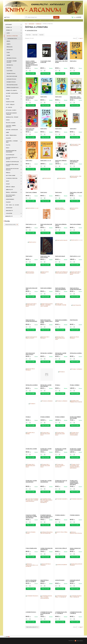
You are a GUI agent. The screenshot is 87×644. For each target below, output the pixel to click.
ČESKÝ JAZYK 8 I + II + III (31, 224)
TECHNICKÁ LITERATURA (11, 178)
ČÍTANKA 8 (28, 417)
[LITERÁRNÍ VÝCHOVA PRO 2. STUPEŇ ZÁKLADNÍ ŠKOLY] (46, 601)
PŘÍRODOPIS (9, 47)
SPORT (7, 181)
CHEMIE (8, 55)
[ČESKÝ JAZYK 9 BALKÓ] (61, 245)
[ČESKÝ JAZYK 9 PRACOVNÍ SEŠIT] (32, 277)
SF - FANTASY (9, 107)
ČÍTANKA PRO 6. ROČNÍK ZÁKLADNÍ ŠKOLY (60, 449)
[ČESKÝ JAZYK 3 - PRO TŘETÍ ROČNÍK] (61, 50)
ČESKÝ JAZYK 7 (73, 128)
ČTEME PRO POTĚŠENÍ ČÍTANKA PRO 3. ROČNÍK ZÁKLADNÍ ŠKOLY (31, 516)
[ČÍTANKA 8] (32, 406)
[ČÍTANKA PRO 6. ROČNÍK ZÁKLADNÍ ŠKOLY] (61, 438)
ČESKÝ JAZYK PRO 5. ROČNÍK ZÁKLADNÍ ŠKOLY (75, 289)
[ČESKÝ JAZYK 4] (76, 50)
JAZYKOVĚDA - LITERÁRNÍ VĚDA (12, 141)
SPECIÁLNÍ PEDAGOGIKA (12, 84)
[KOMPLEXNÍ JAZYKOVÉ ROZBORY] (76, 569)
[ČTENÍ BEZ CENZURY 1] (61, 504)
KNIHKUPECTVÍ (8, 216)
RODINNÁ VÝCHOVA (11, 82)
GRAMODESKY (9, 207)
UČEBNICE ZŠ (9, 30)
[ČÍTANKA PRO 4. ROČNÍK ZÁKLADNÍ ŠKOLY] (46, 438)
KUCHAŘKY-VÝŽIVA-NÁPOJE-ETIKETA (12, 165)
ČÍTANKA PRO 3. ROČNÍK (31, 448)
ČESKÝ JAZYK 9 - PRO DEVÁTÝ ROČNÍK (45, 257)
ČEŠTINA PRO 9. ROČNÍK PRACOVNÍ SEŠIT (45, 385)
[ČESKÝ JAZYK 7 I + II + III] (46, 150)
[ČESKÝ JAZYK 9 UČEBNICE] (46, 277)
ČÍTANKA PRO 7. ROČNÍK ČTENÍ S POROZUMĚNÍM (75, 449)
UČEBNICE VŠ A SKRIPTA (11, 90)
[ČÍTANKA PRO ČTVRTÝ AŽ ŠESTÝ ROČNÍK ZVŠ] (61, 470)
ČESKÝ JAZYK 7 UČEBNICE (31, 192)
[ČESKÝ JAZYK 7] (76, 118)
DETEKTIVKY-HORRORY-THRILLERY (11, 113)
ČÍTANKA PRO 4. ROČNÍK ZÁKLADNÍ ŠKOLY (45, 449)
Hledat (56, 17)
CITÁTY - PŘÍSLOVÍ (10, 104)
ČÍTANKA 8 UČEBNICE (45, 417)
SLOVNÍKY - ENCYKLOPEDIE (12, 93)
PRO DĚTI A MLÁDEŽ (10, 122)
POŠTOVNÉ (7, 20)
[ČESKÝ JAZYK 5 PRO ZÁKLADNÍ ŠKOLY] (32, 118)
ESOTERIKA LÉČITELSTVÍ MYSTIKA (11, 158)
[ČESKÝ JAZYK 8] (46, 182)
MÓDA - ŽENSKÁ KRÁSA (11, 135)
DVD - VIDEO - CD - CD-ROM (12, 205)
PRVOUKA (9, 68)
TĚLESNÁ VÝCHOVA (11, 73)
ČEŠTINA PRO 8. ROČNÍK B (32, 385)
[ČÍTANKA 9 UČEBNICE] (61, 406)
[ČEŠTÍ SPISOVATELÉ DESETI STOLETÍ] (32, 342)
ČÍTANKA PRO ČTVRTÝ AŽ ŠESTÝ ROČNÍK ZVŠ (61, 481)
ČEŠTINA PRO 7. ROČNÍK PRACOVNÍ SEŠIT (60, 354)
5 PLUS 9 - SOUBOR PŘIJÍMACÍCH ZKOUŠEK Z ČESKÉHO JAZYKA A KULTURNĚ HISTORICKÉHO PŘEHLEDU (32, 64)
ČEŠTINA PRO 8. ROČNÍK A (76, 353)
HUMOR (7, 120)
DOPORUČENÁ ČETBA (12, 38)
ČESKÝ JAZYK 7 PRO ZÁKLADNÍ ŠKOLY (74, 161)
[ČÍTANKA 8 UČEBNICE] (46, 406)
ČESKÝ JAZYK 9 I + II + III (75, 256)
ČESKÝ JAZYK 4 (73, 61)
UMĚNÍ (7, 132)
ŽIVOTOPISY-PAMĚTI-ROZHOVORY (10, 196)
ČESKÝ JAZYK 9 (29, 256)
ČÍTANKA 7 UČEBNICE (74, 385)
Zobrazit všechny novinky (10, 224)
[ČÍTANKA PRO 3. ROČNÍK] (32, 438)
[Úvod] (43, 8)
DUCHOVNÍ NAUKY (10, 154)
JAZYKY (8, 33)
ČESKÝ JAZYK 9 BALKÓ (60, 256)
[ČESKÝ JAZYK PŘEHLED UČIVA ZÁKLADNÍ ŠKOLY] (61, 277)
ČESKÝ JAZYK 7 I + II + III (45, 160)
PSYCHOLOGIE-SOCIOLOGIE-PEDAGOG (12, 169)
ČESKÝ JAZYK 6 (43, 128)
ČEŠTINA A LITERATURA (12, 35)
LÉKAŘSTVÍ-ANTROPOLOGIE (12, 161)
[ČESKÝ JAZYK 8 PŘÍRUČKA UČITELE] (61, 214)
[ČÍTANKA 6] (61, 374)
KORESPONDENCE (10, 199)
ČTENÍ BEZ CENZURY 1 (60, 515)
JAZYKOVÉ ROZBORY (59, 580)
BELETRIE (8, 96)
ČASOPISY (8, 202)
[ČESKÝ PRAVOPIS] (76, 309)
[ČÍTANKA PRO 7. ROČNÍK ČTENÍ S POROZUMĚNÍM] (76, 438)
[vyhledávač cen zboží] (7, 636)
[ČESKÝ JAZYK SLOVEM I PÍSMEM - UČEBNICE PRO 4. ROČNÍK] (46, 309)
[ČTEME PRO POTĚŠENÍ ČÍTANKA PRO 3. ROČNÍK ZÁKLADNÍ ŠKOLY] (32, 504)
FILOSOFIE (8, 138)
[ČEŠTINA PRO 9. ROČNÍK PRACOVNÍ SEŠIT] (46, 374)
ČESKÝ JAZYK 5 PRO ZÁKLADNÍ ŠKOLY (30, 129)
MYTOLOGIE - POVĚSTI (11, 110)
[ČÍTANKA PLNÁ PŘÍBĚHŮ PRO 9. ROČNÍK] (76, 406)
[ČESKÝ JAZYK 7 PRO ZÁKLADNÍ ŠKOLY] (76, 150)
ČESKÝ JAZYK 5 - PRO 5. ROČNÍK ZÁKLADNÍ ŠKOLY (75, 97)
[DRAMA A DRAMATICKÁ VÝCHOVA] (76, 538)
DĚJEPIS (8, 41)
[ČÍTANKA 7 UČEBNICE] (76, 374)
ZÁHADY (8, 184)
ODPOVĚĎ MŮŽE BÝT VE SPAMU (47, 20)
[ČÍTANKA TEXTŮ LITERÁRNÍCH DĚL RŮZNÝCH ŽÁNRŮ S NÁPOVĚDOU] (76, 470)
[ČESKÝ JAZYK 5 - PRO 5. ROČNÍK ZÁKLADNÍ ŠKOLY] (76, 86)
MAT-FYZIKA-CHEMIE (10, 175)
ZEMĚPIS (8, 44)
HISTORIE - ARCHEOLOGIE (12, 129)
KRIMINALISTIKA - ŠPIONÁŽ (12, 117)
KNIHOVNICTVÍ (9, 210)
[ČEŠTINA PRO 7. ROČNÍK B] (46, 342)
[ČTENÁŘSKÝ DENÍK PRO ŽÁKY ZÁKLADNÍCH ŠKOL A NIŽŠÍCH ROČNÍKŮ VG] (46, 504)
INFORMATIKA (10, 65)
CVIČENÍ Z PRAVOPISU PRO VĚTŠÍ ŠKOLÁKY (46, 549)
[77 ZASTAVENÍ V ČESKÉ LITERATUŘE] (46, 50)
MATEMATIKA (10, 49)
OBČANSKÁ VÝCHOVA (11, 58)
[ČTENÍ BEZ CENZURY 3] (76, 504)
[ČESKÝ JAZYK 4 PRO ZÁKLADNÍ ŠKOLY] (32, 86)
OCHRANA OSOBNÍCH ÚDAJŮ (27, 20)
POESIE (7, 99)
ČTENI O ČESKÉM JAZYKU (31, 548)
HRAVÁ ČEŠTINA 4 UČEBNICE (44, 581)
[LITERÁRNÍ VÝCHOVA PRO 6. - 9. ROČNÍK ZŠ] (61, 601)
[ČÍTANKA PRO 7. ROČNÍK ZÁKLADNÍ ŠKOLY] (32, 470)
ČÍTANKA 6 (57, 385)
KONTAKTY (37, 20)
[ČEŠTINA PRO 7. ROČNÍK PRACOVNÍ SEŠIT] (61, 342)
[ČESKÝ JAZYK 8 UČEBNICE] (76, 214)
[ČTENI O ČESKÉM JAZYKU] (32, 538)
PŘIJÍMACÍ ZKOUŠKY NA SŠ (12, 87)
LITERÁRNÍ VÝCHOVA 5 (31, 612)
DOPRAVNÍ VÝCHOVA (11, 79)
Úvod (26, 23)
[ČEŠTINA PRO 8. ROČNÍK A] (76, 342)
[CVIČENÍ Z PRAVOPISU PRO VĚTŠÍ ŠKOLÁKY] (46, 538)
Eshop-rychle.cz (80, 640)
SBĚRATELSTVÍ (9, 189)
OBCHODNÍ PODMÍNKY (14, 20)
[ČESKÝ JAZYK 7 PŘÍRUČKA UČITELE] (61, 150)
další (81, 38)
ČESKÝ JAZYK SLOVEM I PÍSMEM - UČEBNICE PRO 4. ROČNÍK (46, 321)
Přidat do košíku (31, 73)
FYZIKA (8, 52)
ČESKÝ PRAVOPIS (74, 320)
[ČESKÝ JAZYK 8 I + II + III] (32, 214)
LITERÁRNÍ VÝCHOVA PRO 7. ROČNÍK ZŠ (76, 612)
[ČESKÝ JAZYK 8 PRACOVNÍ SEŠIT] (46, 214)
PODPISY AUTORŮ (10, 101)
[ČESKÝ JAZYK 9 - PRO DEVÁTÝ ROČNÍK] (46, 245)
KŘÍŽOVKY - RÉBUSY (10, 186)
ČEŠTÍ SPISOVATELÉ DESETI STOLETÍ (30, 354)
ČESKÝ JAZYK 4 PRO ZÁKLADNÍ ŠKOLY (30, 97)
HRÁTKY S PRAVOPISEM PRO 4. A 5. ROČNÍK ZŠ (31, 581)
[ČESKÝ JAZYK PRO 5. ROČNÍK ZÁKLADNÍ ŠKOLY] (76, 277)
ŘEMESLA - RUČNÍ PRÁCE (11, 192)
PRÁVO (7, 147)
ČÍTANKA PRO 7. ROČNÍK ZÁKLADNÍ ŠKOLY (31, 481)
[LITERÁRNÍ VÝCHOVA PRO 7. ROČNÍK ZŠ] (76, 601)
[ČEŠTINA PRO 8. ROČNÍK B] (32, 374)
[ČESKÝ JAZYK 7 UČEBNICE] (32, 182)
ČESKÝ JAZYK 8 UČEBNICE (75, 224)
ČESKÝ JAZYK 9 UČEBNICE (46, 288)
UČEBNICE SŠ (9, 27)
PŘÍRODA (8, 172)
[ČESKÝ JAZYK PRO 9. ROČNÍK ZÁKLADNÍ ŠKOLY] (32, 309)
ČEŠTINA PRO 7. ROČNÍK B (46, 353)
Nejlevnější (35, 34)
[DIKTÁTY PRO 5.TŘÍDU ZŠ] (61, 538)
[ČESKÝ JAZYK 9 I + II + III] (76, 245)
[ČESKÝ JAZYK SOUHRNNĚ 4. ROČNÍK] (61, 309)
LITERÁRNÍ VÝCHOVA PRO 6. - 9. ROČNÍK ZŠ (61, 612)
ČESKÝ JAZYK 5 (43, 96)
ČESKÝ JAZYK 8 (43, 192)
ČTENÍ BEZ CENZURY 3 (75, 515)
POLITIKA (8, 145)
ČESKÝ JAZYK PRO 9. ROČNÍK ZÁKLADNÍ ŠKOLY (31, 320)
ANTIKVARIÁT (8, 24)
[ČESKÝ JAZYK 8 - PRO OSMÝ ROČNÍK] (76, 182)
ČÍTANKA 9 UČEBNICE (60, 417)
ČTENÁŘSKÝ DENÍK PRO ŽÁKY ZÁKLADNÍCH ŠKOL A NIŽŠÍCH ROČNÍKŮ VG (46, 516)
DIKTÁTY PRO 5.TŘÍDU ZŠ (61, 548)
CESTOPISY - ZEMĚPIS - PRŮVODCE (11, 126)
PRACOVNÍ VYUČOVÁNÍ (12, 76)
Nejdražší (41, 34)
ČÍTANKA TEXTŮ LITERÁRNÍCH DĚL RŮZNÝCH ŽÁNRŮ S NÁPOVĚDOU (74, 482)
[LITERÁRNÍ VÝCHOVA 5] (32, 601)
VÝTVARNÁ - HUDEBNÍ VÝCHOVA (11, 61)
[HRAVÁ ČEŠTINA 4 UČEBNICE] (46, 569)
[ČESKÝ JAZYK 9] (32, 245)
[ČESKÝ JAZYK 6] (46, 118)
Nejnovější (28, 34)
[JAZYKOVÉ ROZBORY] (61, 569)
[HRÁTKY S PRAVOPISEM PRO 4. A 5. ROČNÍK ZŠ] (32, 569)
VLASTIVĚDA (9, 70)
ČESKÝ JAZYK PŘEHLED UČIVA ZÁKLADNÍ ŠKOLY (60, 289)
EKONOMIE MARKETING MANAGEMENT (11, 151)
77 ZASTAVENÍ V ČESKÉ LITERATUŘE (45, 62)
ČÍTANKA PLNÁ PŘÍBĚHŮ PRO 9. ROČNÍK (75, 417)
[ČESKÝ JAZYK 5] (46, 86)
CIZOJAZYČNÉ (9, 213)
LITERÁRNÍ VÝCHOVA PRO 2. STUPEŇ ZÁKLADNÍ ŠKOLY (46, 613)
